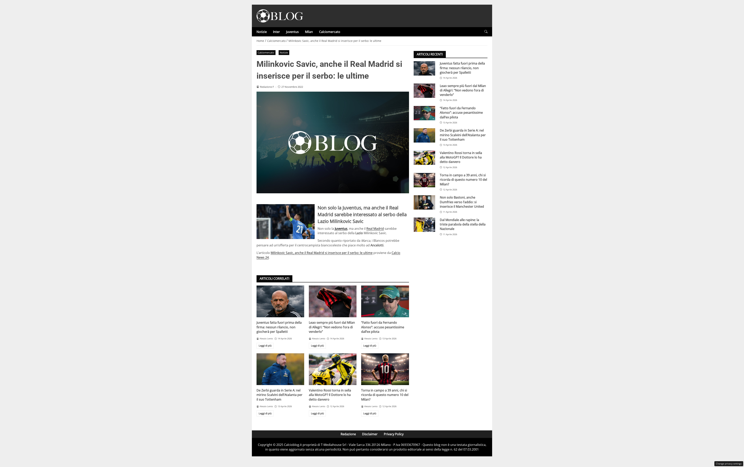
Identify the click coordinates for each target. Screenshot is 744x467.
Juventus (292, 32)
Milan (309, 32)
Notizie (262, 32)
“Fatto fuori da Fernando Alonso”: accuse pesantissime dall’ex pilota (382, 327)
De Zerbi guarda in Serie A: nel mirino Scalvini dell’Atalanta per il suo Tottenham (279, 395)
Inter (276, 32)
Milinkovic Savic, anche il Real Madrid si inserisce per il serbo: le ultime (322, 253)
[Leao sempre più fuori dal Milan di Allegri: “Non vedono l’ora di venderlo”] (332, 301)
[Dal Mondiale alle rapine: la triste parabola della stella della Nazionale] (424, 225)
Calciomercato (329, 32)
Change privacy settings (729, 463)
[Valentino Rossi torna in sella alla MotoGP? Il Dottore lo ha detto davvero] (332, 369)
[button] (485, 31)
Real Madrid (375, 228)
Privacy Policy (394, 434)
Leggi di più (265, 345)
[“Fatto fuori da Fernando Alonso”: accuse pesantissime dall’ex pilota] (385, 301)
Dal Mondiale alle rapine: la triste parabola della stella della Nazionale (463, 224)
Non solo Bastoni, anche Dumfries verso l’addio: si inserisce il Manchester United (462, 202)
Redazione (348, 434)
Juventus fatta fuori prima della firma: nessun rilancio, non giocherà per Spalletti (279, 327)
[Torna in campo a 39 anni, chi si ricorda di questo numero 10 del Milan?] (385, 369)
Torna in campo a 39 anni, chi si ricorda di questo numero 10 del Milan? (384, 395)
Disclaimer (370, 434)
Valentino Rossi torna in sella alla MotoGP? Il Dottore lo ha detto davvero (330, 395)
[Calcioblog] (280, 15)
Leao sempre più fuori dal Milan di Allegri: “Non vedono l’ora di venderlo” (332, 327)
